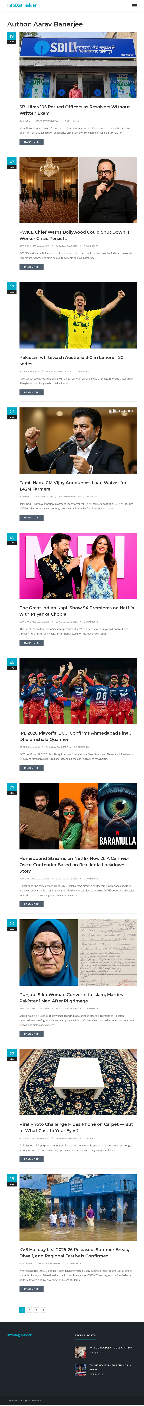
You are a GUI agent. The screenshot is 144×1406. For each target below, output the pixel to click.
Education (25, 1263)
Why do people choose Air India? (111, 1347)
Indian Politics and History (36, 496)
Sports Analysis (29, 371)
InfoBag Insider (22, 5)
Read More (31, 141)
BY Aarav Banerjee (47, 121)
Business (24, 121)
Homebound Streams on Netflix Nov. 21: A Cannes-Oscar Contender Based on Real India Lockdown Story (74, 865)
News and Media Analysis (34, 246)
